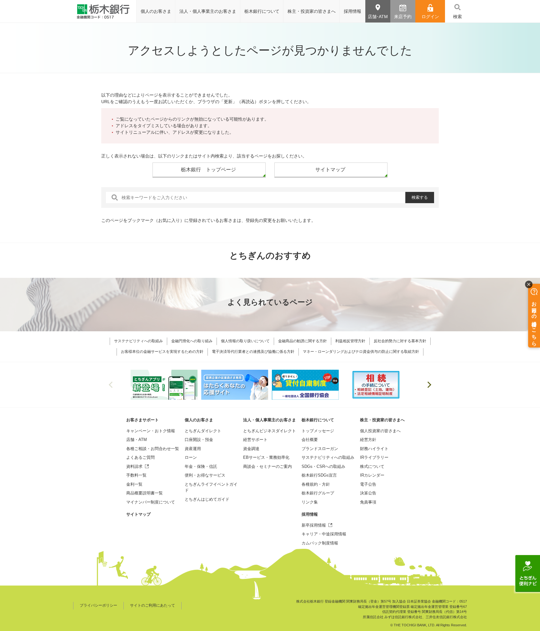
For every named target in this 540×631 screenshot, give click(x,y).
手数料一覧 (136, 475)
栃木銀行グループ (318, 493)
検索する (420, 197)
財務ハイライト (374, 448)
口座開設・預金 (199, 439)
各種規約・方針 (316, 484)
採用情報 (310, 514)
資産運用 (193, 448)
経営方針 (368, 439)
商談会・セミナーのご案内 (267, 466)
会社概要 (310, 439)
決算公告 (368, 493)
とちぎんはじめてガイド (207, 499)
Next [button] (429, 384)
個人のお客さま (199, 420)
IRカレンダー (372, 475)
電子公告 (368, 484)
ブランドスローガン (320, 448)
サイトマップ (138, 514)
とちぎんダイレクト (203, 430)
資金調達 (251, 448)
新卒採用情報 (314, 525)
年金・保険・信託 (201, 466)
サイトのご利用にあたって (152, 605)
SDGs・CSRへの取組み (323, 466)
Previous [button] (111, 384)
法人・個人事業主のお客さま (269, 420)
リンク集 (310, 502)
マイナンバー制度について (150, 502)
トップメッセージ (318, 430)
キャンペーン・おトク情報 (150, 430)
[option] (164, 385)
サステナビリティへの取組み (328, 457)
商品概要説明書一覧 (144, 493)
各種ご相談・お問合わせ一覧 (152, 448)
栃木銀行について (318, 420)
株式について (372, 466)
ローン (191, 457)
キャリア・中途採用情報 (324, 534)
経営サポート (255, 439)
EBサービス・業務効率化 (266, 457)
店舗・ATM (136, 439)
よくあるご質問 (140, 457)
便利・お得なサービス (205, 475)
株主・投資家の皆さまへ (382, 420)
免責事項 (368, 502)
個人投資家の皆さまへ (380, 430)
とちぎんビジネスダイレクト (269, 430)
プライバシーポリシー (98, 605)
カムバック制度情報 (320, 543)
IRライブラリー (374, 457)
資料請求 (134, 466)
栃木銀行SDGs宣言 (319, 475)
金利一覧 (134, 484)
